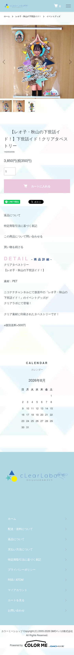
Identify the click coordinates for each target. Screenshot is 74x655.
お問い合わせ (16, 610)
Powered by (16, 645)
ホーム (7, 16)
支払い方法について (20, 549)
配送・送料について (20, 529)
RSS (10, 580)
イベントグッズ (53, 16)
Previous (4, 61)
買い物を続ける (13, 247)
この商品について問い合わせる (23, 236)
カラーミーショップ (12, 631)
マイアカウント (17, 590)
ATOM (19, 580)
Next (69, 61)
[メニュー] (68, 6)
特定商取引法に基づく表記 (20, 226)
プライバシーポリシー (22, 569)
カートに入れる (41, 186)
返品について (12, 215)
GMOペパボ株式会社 (62, 631)
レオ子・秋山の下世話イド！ (28, 16)
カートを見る (16, 600)
